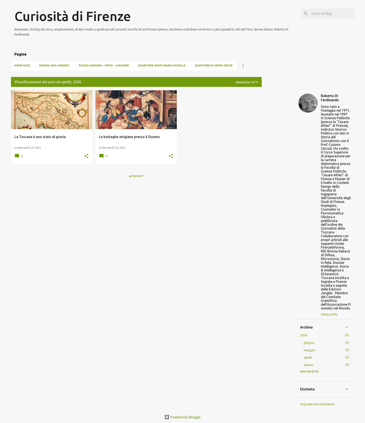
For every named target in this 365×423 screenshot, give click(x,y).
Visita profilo (329, 314)
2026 (303, 335)
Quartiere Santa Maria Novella (161, 65)
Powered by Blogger (185, 417)
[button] (86, 156)
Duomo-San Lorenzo (54, 65)
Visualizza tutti (247, 82)
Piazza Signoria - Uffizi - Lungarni (104, 65)
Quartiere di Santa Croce (214, 65)
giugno (309, 343)
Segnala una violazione (317, 404)
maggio (309, 350)
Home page (22, 65)
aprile (308, 357)
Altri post (136, 176)
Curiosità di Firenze (72, 16)
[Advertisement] (278, 153)
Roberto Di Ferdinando (330, 98)
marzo (308, 365)
